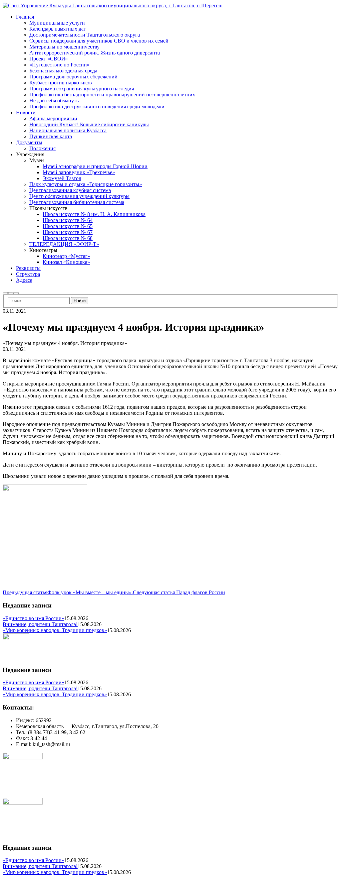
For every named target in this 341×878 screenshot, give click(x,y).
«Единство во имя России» (33, 618)
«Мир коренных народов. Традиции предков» (55, 630)
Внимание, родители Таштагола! (40, 624)
